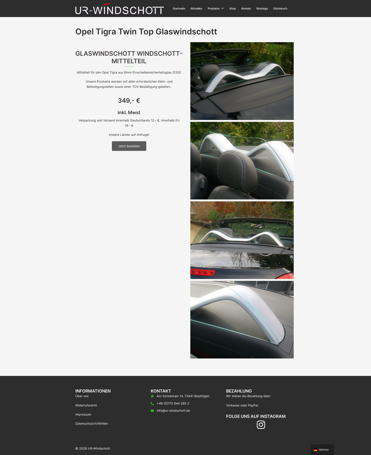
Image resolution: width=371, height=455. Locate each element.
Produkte (213, 8)
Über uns (81, 396)
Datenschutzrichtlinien (91, 423)
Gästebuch (280, 8)
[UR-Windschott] (119, 8)
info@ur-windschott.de (173, 410)
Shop (232, 8)
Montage (262, 8)
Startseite (179, 8)
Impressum (83, 414)
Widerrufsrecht (86, 405)
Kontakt (246, 8)
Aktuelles (196, 8)
